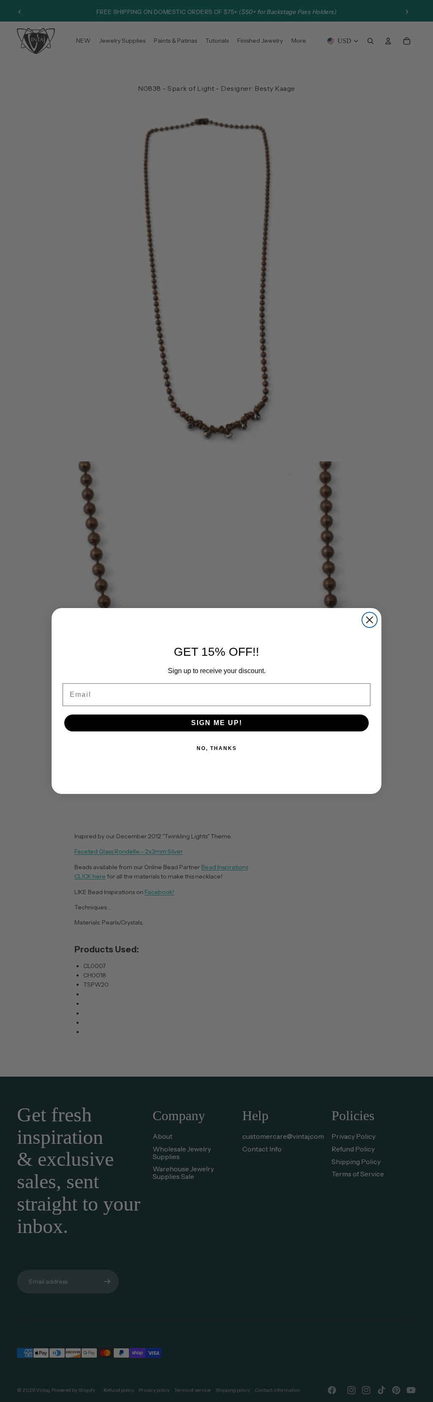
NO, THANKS (217, 748)
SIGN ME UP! (216, 722)
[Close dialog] (369, 619)
